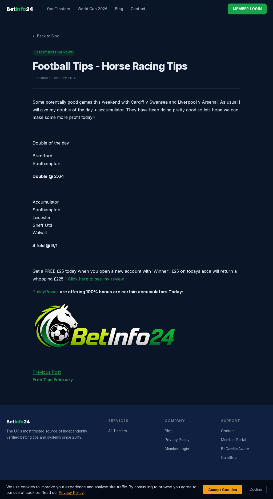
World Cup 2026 (92, 8)
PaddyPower (45, 291)
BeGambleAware (235, 449)
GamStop (229, 457)
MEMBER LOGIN (247, 8)
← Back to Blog (46, 36)
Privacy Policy (177, 440)
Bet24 (19, 9)
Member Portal (233, 440)
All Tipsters (117, 431)
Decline (256, 490)
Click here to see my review (96, 279)
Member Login (177, 449)
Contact (138, 8)
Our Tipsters (58, 8)
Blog (119, 8)
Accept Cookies (222, 490)
